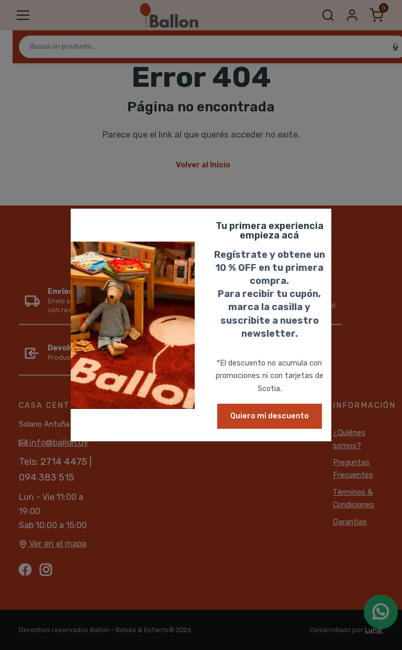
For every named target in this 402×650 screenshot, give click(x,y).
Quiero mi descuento (269, 416)
